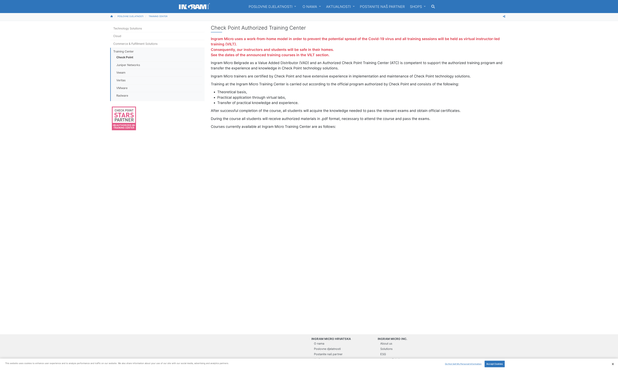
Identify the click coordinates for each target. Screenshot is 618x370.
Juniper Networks (128, 65)
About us (386, 343)
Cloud (117, 36)
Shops (416, 6)
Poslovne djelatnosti (271, 6)
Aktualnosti (339, 6)
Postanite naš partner (382, 6)
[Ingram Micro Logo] (194, 6)
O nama (310, 6)
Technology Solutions (127, 28)
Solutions (386, 349)
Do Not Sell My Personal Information (463, 364)
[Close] (612, 364)
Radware (122, 95)
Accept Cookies (494, 364)
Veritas (121, 80)
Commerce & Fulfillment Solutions (135, 43)
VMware (121, 88)
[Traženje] (433, 6)
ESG (383, 354)
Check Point (124, 57)
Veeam (120, 72)
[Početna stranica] (113, 16)
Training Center (158, 16)
